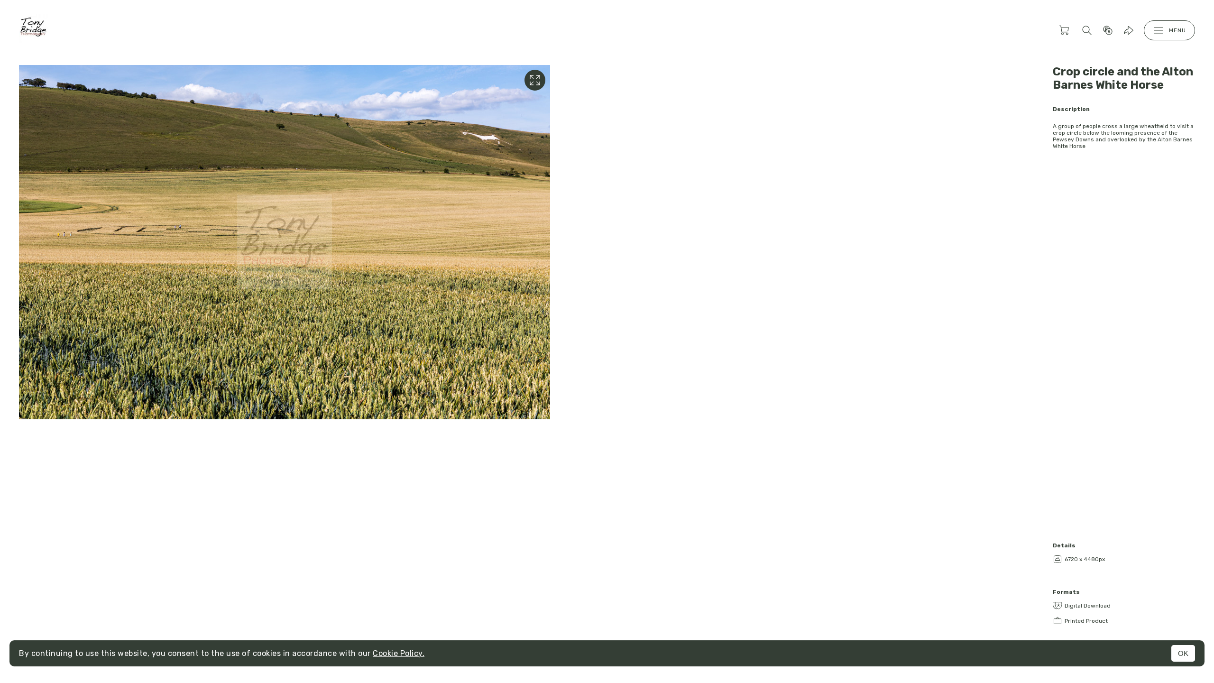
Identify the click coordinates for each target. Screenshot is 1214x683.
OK (1183, 653)
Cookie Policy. (398, 653)
